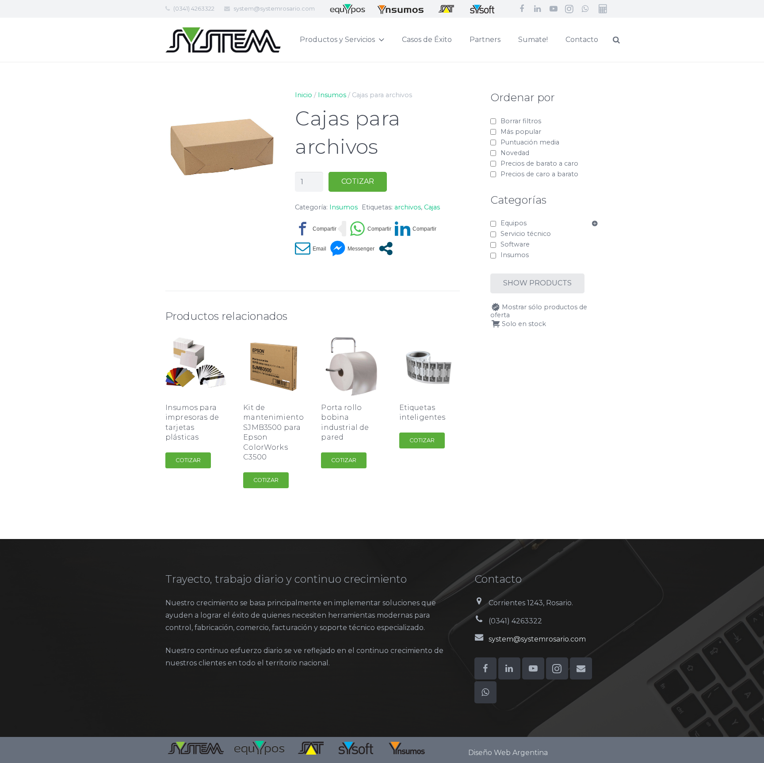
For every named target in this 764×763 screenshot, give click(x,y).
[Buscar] (616, 40)
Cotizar (357, 181)
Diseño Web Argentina (508, 752)
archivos (407, 207)
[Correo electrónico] (581, 668)
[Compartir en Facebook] (315, 228)
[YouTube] (554, 9)
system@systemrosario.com (274, 8)
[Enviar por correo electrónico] (310, 248)
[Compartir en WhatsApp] (370, 228)
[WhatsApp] (585, 9)
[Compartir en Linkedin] (415, 228)
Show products (537, 283)
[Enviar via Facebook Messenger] (352, 248)
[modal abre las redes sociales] (385, 248)
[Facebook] (522, 9)
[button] (263, 104)
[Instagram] (569, 9)
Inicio (303, 95)
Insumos (332, 95)
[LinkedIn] (538, 9)
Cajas (432, 207)
